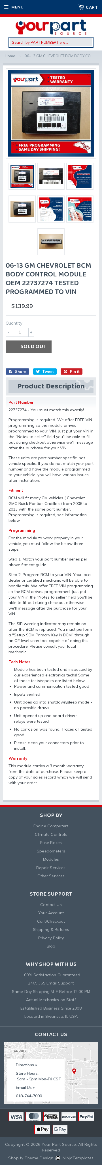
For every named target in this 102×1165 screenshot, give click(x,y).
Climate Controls (51, 834)
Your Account (51, 912)
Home (10, 56)
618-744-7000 (29, 1095)
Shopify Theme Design (30, 1157)
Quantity (14, 323)
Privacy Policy (51, 937)
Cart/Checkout (51, 921)
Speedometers (51, 851)
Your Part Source (59, 1144)
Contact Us (50, 904)
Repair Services (50, 867)
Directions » (26, 1064)
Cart (92, 7)
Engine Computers (51, 825)
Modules (51, 859)
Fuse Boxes (51, 842)
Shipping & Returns (51, 929)
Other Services (51, 875)
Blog (51, 946)
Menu (17, 7)
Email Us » (25, 1087)
